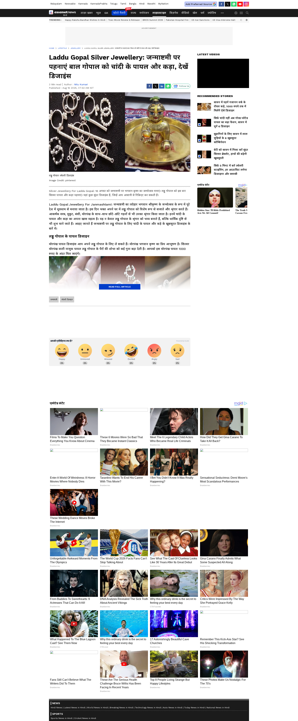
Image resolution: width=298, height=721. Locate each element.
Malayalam (56, 3)
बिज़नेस (174, 12)
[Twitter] (227, 4)
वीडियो (185, 12)
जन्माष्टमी (53, 299)
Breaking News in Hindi (121, 707)
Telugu (113, 3)
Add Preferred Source (199, 4)
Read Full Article (120, 287)
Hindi (142, 3)
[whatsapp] (234, 4)
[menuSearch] (247, 13)
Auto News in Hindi (172, 707)
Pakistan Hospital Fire (177, 20)
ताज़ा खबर (87, 12)
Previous (241, 20)
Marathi (151, 3)
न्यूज (98, 12)
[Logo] (63, 13)
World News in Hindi (97, 707)
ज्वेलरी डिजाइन (67, 299)
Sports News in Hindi (61, 718)
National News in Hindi (218, 707)
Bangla (132, 3)
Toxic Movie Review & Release (124, 20)
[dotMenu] (222, 13)
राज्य (133, 12)
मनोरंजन (144, 12)
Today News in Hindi (194, 707)
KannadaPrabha (98, 3)
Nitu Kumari (81, 84)
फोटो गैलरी (119, 12)
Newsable (70, 3)
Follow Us (184, 86)
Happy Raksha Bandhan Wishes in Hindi (85, 20)
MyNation (163, 3)
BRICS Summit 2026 (153, 20)
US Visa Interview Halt (223, 20)
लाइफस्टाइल (159, 12)
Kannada (83, 3)
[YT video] (240, 4)
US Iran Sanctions (200, 20)
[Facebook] (221, 4)
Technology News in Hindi (148, 707)
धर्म (202, 12)
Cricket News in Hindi (85, 718)
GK (106, 12)
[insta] (246, 4)
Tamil (123, 3)
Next (246, 20)
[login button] (237, 13)
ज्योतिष (212, 12)
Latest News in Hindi (74, 707)
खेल (195, 12)
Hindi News (56, 707)
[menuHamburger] (241, 12)
